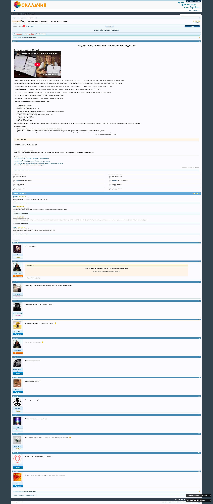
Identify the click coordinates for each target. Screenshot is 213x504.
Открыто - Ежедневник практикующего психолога (27, 160)
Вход (190, 10)
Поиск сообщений (17, 13)
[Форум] (15, 10)
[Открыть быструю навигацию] (199, 17)
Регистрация (196, 10)
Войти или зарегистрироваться (193, 1)
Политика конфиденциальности (179, 502)
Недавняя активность (29, 13)
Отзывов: (196, 22)
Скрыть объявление (210, 495)
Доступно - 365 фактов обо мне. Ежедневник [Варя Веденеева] (31, 158)
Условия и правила (166, 502)
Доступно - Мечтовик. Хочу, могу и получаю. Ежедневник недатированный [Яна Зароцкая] (38, 163)
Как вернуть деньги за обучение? (196, 500)
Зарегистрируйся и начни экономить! (197, 495)
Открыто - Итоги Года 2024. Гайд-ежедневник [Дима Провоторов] (32, 161)
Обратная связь (179, 499)
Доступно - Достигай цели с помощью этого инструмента (29, 165)
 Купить (109, 26)
